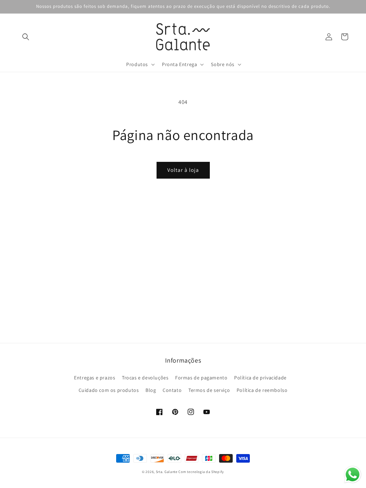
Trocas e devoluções (145, 377)
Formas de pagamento (201, 377)
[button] (26, 37)
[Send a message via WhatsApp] (352, 474)
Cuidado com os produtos (109, 390)
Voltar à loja (183, 169)
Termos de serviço (209, 390)
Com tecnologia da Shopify (201, 471)
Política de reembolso (262, 390)
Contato (172, 390)
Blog (150, 390)
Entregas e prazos (94, 377)
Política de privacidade (260, 377)
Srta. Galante (167, 471)
